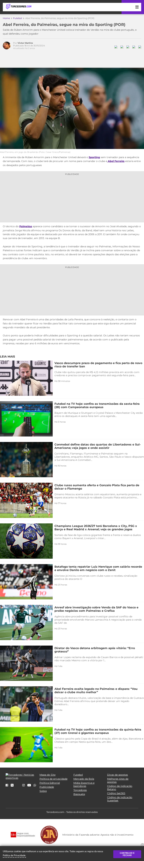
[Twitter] (12, 785)
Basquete (79, 794)
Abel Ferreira (116, 161)
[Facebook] (7, 785)
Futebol (17, 18)
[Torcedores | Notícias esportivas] (18, 6)
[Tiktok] (18, 786)
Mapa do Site (47, 774)
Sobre (43, 791)
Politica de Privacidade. (14, 855)
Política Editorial (50, 782)
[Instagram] (23, 785)
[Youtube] (29, 785)
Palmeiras (25, 226)
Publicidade (47, 787)
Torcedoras (80, 790)
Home (6, 18)
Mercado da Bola (83, 778)
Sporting (94, 157)
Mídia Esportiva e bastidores (83, 784)
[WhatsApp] (35, 785)
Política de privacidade (53, 778)
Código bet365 (116, 793)
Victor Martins (25, 43)
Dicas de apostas (117, 774)
